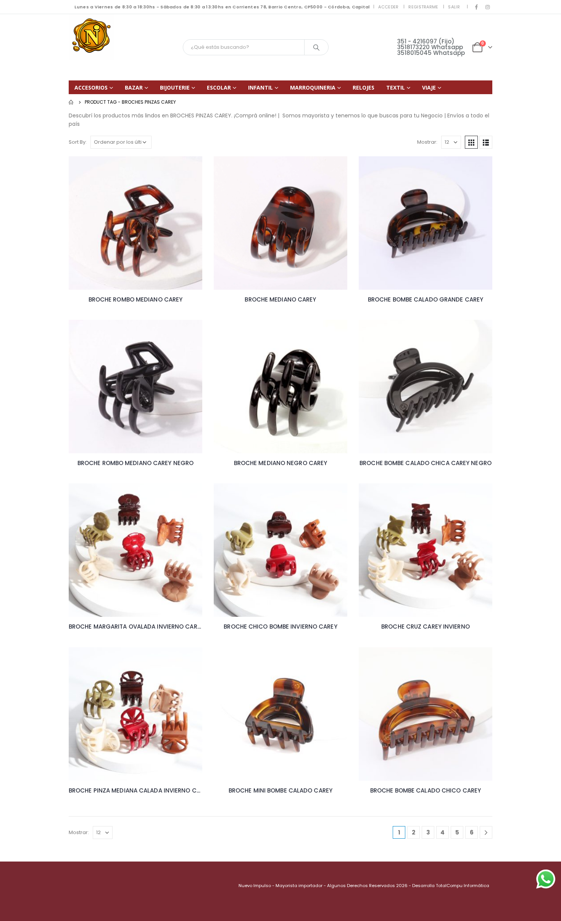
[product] (135, 223)
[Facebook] (477, 7)
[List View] (485, 142)
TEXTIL (395, 87)
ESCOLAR (219, 87)
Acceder (388, 7)
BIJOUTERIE (175, 87)
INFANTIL (260, 87)
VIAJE (429, 87)
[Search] (316, 47)
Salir (453, 7)
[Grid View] (471, 142)
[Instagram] (487, 7)
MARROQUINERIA (312, 87)
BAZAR (134, 87)
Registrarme (423, 7)
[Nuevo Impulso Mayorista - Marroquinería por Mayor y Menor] (91, 37)
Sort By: (78, 142)
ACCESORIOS (91, 87)
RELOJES (363, 87)
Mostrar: (427, 142)
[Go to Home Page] (71, 102)
